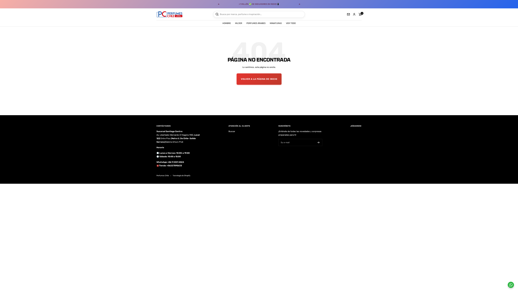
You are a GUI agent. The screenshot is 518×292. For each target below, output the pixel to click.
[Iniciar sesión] (354, 14)
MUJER (238, 23)
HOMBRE (226, 23)
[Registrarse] (318, 142)
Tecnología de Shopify (181, 176)
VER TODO (291, 23)
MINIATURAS (276, 23)
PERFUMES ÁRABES (255, 23)
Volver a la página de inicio (259, 79)
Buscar (232, 131)
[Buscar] (217, 14)
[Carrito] (360, 14)
